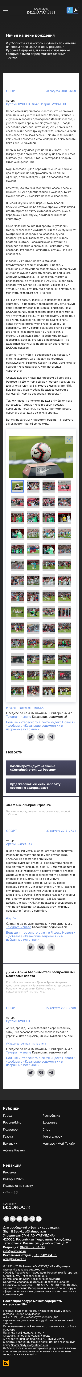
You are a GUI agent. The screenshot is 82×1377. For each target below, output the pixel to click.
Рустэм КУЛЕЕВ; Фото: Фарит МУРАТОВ (36, 104)
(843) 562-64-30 (32, 1247)
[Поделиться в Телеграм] (51, 737)
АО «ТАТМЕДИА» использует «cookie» (28, 1317)
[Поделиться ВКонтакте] (41, 737)
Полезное (10, 1129)
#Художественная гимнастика (26, 1043)
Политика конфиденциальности (23, 1332)
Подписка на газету (18, 1186)
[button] (17, 486)
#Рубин (11, 707)
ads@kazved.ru (14, 1259)
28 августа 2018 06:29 (61, 90)
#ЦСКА (38, 707)
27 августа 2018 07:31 (61, 830)
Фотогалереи (52, 1136)
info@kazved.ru (14, 1251)
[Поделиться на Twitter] (31, 737)
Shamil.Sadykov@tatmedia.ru (24, 1231)
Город (7, 1115)
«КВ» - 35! (10, 1192)
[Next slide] (69, 457)
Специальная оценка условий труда (26, 1335)
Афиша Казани (14, 1150)
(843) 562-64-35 (44, 1255)
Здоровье (50, 1122)
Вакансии (10, 1143)
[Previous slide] (12, 457)
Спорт (11, 91)
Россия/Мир (12, 1122)
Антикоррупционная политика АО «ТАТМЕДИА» (34, 1338)
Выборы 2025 (13, 1179)
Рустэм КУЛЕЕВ (18, 1021)
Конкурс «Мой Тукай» (59, 1143)
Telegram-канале (18, 717)
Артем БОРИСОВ (19, 844)
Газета (8, 1136)
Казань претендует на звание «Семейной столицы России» (33, 767)
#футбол (25, 707)
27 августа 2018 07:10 (61, 1007)
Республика (51, 1115)
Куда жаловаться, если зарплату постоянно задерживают (35, 786)
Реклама (9, 1172)
